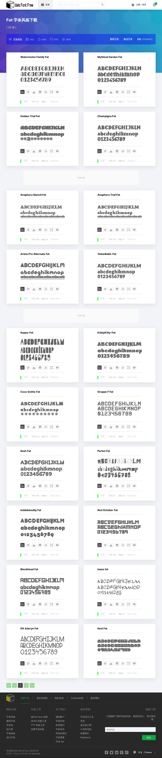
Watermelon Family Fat (34, 57)
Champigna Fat (106, 116)
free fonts (36, 753)
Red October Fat (107, 510)
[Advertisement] (81, 178)
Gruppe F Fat (105, 391)
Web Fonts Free (19, 5)
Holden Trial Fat (30, 116)
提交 (149, 737)
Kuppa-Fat (26, 332)
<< (8, 685)
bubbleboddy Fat (30, 510)
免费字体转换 (37, 729)
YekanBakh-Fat (106, 254)
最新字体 (114, 38)
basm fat (102, 569)
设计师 (9, 729)
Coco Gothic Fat (30, 391)
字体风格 (10, 716)
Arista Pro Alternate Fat (35, 254)
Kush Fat (25, 450)
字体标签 (17, 39)
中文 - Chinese (145, 752)
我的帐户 (60, 716)
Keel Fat (102, 628)
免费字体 (25, 698)
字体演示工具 (87, 716)
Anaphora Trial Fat (108, 194)
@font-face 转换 (39, 716)
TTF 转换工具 (38, 725)
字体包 (9, 725)
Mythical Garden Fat (109, 57)
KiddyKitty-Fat (106, 332)
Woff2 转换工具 (39, 721)
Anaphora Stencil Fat (33, 194)
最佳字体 (128, 38)
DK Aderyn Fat (29, 628)
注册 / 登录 (141, 4)
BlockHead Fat (29, 569)
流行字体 (10, 737)
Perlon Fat (103, 450)
